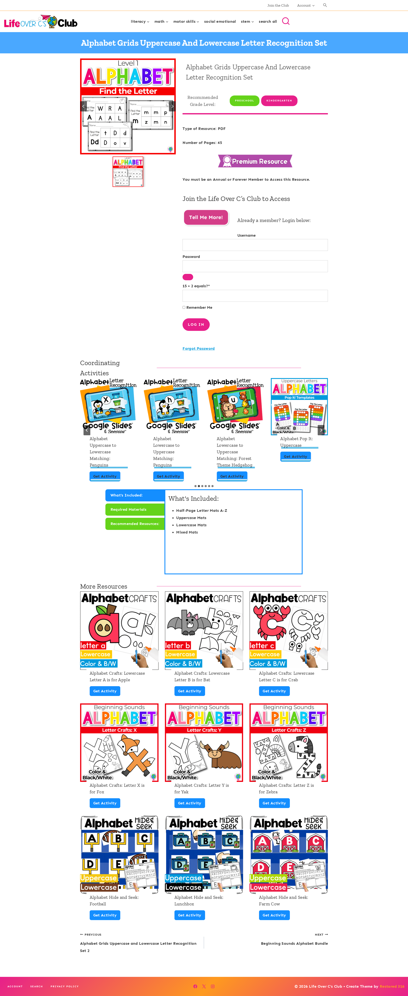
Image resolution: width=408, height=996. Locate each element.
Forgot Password (199, 348)
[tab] (195, 486)
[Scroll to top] (398, 979)
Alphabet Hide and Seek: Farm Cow (283, 900)
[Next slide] (172, 106)
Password (191, 256)
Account (15, 986)
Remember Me (198, 307)
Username (246, 235)
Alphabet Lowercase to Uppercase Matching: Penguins (166, 452)
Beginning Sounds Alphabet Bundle (294, 939)
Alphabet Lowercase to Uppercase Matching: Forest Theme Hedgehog (234, 452)
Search (36, 986)
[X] (204, 986)
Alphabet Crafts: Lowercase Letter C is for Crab (286, 676)
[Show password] (188, 277)
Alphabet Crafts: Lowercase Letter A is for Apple (117, 676)
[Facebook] (195, 986)
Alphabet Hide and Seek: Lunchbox (199, 900)
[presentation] (108, 406)
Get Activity (106, 477)
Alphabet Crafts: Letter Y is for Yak (201, 788)
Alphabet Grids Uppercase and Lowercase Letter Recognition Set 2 (138, 943)
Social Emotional (220, 21)
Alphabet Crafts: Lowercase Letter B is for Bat (202, 676)
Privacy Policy (65, 986)
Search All (268, 21)
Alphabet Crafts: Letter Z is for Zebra (286, 788)
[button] (325, 5)
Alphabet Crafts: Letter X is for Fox (117, 788)
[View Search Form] (285, 21)
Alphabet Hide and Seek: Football (114, 900)
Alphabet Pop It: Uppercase (296, 442)
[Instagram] (213, 986)
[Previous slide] (83, 106)
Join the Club (278, 5)
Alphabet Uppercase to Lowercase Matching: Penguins (103, 452)
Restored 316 (392, 986)
